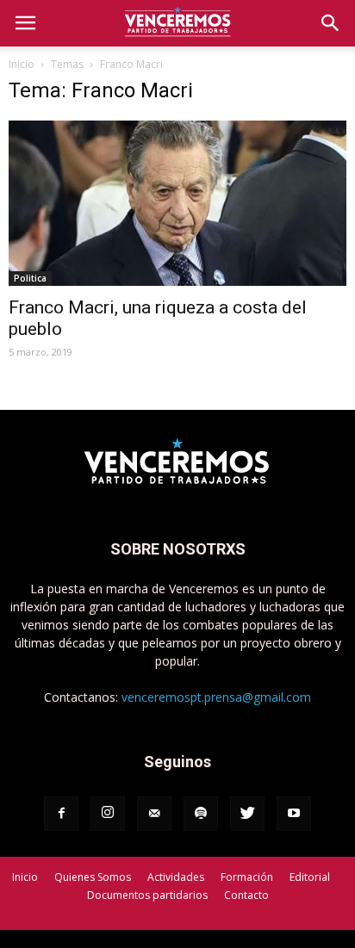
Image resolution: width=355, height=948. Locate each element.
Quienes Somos (92, 877)
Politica (30, 278)
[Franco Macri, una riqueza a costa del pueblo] (177, 203)
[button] (331, 23)
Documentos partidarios (147, 895)
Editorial (310, 877)
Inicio (21, 64)
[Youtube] (294, 813)
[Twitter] (247, 813)
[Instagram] (107, 813)
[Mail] (154, 813)
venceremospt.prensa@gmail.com (216, 697)
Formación (247, 877)
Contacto (246, 895)
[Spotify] (201, 813)
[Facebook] (61, 813)
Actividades (175, 877)
